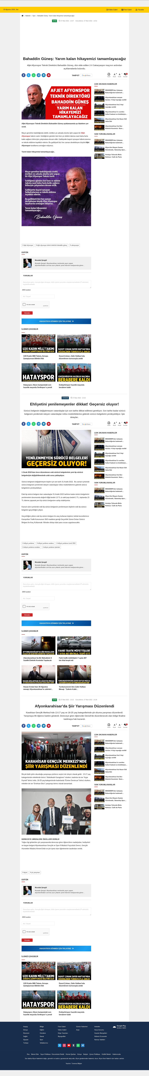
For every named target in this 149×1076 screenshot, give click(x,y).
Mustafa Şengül (41, 260)
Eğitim (42, 1030)
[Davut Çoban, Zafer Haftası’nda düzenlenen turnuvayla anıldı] (74, 343)
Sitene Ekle (35, 1054)
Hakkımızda (116, 1054)
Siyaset (25, 1039)
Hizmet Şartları (71, 1054)
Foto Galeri (127, 10)
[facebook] (24, 75)
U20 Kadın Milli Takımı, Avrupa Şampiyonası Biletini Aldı (35, 357)
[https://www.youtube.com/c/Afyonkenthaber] (68, 1045)
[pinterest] (49, 75)
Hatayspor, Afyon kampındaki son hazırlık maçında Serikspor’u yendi (37, 386)
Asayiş (25, 1026)
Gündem (43, 1033)
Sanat (42, 1036)
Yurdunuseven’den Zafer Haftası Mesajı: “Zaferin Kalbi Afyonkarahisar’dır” (72, 688)
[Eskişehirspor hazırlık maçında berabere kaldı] (74, 372)
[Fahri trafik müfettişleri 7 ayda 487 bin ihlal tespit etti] (74, 645)
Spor (34, 16)
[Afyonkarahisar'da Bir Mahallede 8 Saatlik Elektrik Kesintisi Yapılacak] (38, 645)
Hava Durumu (99, 1030)
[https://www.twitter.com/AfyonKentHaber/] (59, 1045)
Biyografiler (62, 1036)
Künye (79, 1054)
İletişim (85, 1054)
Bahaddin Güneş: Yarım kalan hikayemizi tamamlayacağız (55, 16)
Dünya (25, 1030)
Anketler (97, 1026)
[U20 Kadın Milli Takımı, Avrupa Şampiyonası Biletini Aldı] (38, 343)
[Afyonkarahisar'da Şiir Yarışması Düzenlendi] (56, 751)
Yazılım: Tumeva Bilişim (74, 1063)
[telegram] (39, 75)
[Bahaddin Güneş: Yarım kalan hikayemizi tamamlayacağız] (56, 100)
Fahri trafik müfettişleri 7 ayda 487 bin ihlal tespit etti (73, 659)
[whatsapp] (34, 75)
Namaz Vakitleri (99, 1039)
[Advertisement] (74, 39)
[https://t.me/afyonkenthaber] (82, 1045)
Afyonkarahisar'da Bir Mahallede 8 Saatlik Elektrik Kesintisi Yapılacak (37, 659)
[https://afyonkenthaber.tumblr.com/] (73, 1045)
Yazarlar (141, 10)
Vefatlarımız (44, 1043)
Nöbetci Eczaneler (100, 1036)
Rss (28, 1054)
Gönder (27, 313)
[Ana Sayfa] (22, 16)
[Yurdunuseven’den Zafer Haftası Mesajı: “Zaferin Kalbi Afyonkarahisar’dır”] (74, 674)
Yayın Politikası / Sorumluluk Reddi (52, 1054)
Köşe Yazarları (63, 1033)
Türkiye (25, 1043)
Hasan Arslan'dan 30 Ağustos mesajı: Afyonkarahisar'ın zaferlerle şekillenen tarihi (37, 688)
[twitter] (29, 75)
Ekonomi (26, 1033)
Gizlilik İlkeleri (106, 1054)
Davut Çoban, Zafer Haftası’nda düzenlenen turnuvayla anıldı (72, 357)
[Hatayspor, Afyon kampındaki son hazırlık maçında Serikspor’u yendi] (38, 372)
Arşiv (78, 1030)
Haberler (28, 16)
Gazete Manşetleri (100, 1033)
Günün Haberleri (82, 1026)
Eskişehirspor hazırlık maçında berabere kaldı (71, 386)
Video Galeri (112, 10)
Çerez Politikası (94, 1054)
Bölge (42, 1026)
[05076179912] (78, 1045)
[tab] (28, 276)
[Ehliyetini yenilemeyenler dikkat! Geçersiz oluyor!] (56, 449)
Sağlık (25, 1036)
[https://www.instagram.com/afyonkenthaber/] (64, 1045)
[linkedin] (44, 75)
